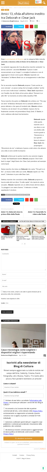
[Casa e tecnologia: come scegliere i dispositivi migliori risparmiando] (23, 336)
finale (27, 194)
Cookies (21, 455)
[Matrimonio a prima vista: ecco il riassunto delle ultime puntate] (39, 230)
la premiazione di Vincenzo (14, 59)
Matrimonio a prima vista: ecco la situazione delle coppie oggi (23, 238)
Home (2, 7)
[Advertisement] (17, 131)
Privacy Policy (31, 455)
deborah (21, 194)
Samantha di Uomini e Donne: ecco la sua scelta (7, 237)
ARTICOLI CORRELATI (9, 221)
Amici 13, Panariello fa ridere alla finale (37, 213)
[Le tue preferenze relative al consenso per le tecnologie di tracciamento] (43, 468)
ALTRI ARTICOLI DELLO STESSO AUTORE (31, 221)
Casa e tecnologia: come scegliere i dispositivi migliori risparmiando (19, 351)
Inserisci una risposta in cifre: (10, 298)
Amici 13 (8, 194)
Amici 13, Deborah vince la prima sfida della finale (11, 213)
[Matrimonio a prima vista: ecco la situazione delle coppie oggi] (23, 230)
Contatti (14, 455)
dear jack (14, 194)
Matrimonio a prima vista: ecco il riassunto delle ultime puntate (38, 237)
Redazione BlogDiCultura (11, 21)
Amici (10, 7)
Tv (6, 7)
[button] (43, 3)
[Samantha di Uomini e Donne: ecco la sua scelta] (8, 230)
